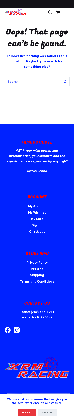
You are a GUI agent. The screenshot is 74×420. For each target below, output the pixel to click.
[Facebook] (8, 330)
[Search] (50, 12)
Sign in (37, 225)
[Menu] (68, 12)
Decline (47, 412)
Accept (27, 412)
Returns (37, 269)
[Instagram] (17, 330)
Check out (37, 231)
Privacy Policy (37, 262)
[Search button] (65, 81)
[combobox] (33, 81)
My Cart (37, 219)
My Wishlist (37, 212)
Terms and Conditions (37, 281)
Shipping (37, 275)
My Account (37, 206)
